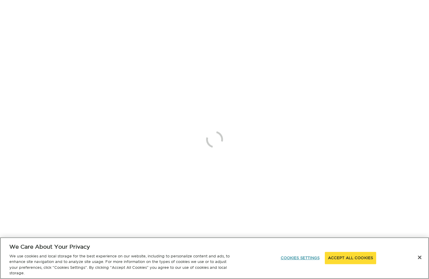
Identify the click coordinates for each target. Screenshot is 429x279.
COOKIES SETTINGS (300, 258)
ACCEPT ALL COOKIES (350, 258)
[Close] (419, 257)
